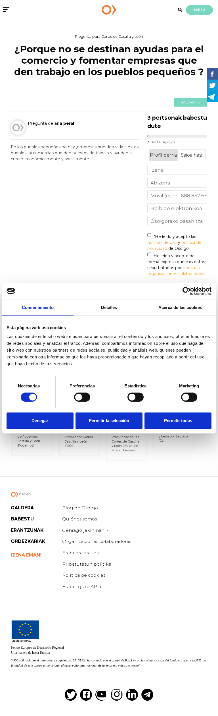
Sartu (199, 10)
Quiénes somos (79, 519)
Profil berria (163, 155)
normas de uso (162, 242)
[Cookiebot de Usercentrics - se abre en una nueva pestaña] (186, 291)
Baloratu (190, 102)
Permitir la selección (109, 420)
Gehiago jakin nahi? (85, 530)
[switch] (82, 397)
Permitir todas (178, 420)
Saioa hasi (191, 155)
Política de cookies (83, 575)
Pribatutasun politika (86, 564)
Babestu (22, 519)
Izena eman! (26, 555)
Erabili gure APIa (81, 586)
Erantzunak (27, 530)
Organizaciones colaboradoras (96, 541)
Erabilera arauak (80, 552)
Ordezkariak (28, 541)
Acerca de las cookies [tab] (180, 307)
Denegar (40, 420)
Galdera (22, 507)
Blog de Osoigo (80, 507)
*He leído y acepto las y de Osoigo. (174, 242)
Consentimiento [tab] (38, 307)
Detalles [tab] (109, 307)
